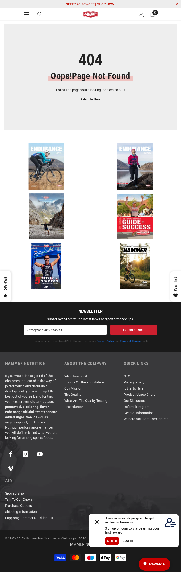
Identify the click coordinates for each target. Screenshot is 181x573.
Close (177, 4)
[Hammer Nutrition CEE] (46, 166)
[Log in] (141, 14)
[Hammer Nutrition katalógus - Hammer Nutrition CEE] (46, 216)
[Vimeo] (10, 468)
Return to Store (90, 99)
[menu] (26, 14)
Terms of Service (130, 341)
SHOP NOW (105, 4)
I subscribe (133, 330)
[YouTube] (39, 454)
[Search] (40, 14)
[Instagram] (25, 454)
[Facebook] (10, 454)
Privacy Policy (105, 341)
